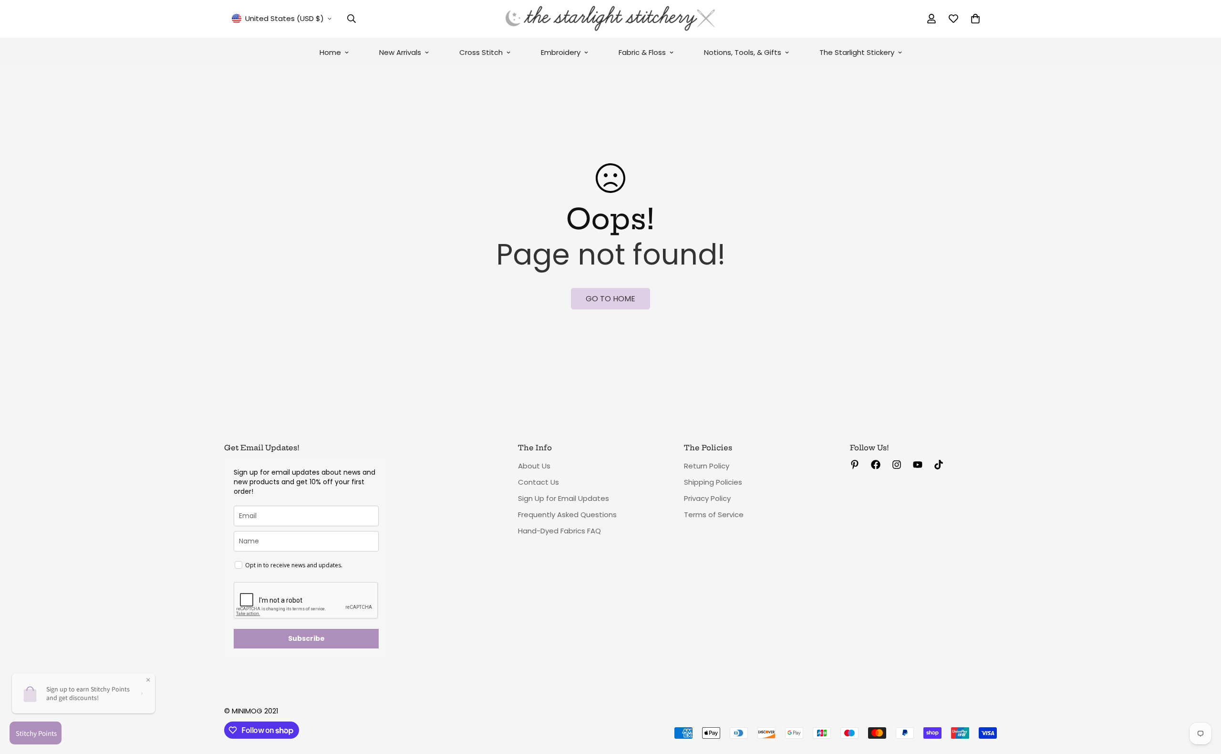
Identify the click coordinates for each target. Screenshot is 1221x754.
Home (330, 52)
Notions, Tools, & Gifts (742, 52)
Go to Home (610, 298)
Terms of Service (714, 515)
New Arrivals (400, 52)
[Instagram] (896, 464)
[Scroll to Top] (1202, 702)
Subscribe (306, 638)
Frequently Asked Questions (567, 515)
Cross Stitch (481, 52)
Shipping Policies (713, 482)
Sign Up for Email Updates (563, 498)
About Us (534, 466)
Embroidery (560, 52)
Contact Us (538, 482)
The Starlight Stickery (856, 52)
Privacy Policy (707, 498)
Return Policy (706, 466)
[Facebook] (875, 464)
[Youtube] (917, 464)
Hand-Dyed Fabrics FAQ (559, 531)
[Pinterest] (854, 464)
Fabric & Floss (642, 52)
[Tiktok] (938, 464)
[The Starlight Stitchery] (610, 19)
